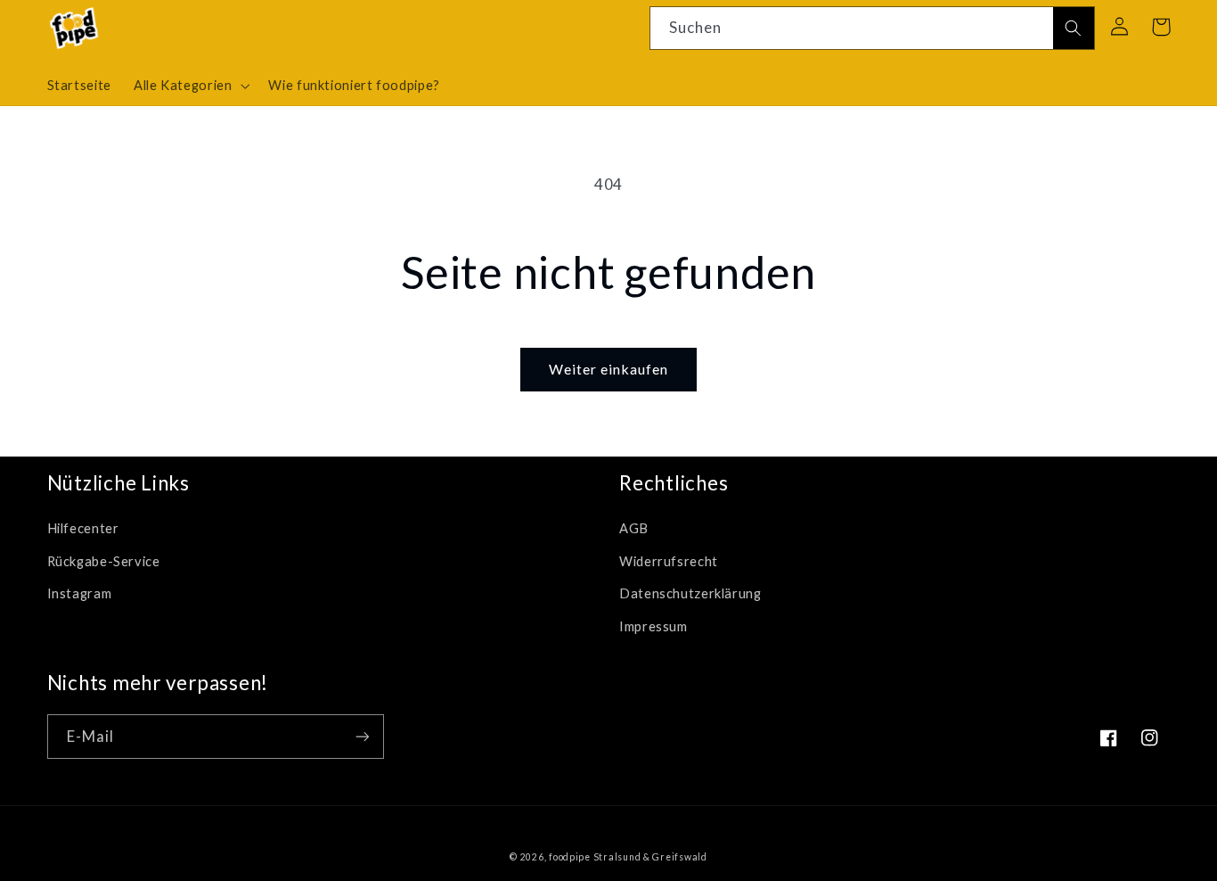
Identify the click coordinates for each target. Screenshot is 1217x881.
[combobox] (872, 28)
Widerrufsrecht (668, 561)
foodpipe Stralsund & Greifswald (628, 857)
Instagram (79, 593)
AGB (634, 528)
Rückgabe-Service (103, 561)
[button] (189, 85)
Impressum (653, 626)
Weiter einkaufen (609, 368)
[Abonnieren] (361, 736)
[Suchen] (1073, 28)
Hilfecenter (83, 528)
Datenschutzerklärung (690, 593)
